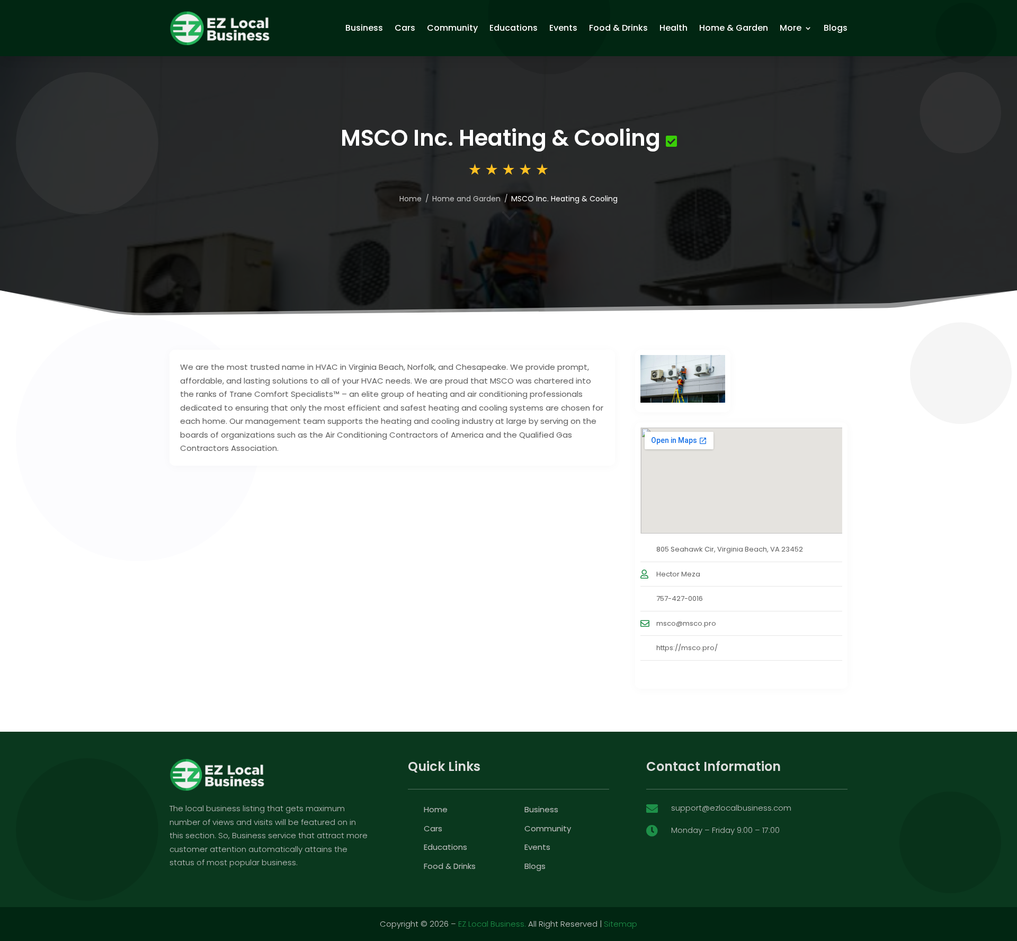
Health (673, 28)
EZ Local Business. (492, 923)
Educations (513, 28)
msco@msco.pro (686, 623)
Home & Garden (733, 28)
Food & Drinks (618, 28)
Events (563, 28)
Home (410, 198)
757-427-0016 (679, 598)
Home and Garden (466, 198)
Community (452, 28)
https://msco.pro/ (687, 648)
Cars (405, 28)
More (790, 28)
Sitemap (620, 923)
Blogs (836, 28)
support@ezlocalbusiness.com (731, 807)
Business (364, 28)
